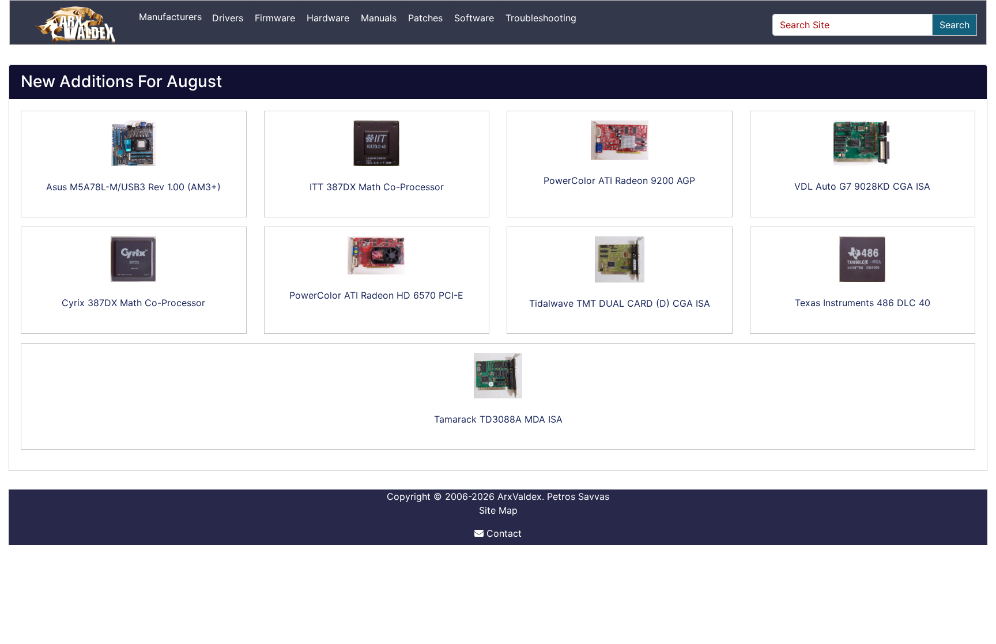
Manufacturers (170, 16)
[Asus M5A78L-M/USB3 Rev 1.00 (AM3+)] (134, 143)
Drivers (227, 18)
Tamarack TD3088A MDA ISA (498, 419)
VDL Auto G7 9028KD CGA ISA (862, 186)
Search (954, 25)
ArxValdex (519, 496)
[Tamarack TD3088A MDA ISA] (498, 376)
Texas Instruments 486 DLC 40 (862, 302)
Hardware (328, 18)
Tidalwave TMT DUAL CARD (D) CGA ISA (619, 303)
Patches (425, 18)
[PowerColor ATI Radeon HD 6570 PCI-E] (377, 255)
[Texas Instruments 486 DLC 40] (863, 259)
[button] (975, 587)
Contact (503, 533)
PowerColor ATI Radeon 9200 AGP (619, 180)
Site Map (498, 510)
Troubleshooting (540, 18)
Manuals (379, 18)
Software (474, 18)
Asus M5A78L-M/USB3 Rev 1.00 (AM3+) (133, 187)
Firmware (275, 18)
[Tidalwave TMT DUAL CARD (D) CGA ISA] (619, 259)
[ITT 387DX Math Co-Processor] (377, 143)
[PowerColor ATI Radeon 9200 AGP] (619, 140)
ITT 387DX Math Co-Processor (377, 187)
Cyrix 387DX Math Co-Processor (133, 302)
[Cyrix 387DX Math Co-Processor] (134, 259)
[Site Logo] (76, 24)
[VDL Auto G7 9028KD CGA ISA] (863, 142)
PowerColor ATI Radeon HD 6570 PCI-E (376, 295)
